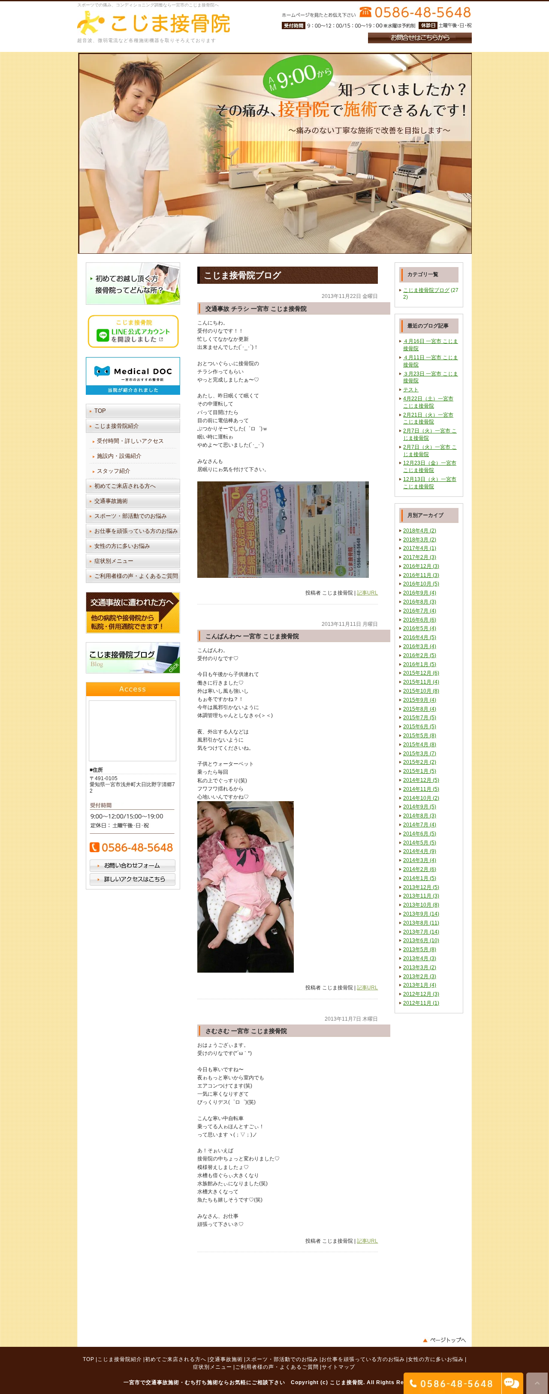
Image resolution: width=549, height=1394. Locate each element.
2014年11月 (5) (421, 789)
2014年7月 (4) (419, 825)
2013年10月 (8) (421, 905)
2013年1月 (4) (419, 985)
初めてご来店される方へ (125, 486)
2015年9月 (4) (419, 700)
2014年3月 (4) (419, 860)
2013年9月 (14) (421, 914)
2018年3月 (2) (419, 540)
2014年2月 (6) (419, 869)
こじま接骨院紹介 (116, 426)
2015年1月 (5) (419, 771)
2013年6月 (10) (421, 940)
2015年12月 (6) (421, 673)
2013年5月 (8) (419, 949)
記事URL (367, 593)
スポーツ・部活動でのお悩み (130, 516)
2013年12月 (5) (421, 887)
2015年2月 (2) (419, 762)
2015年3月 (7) (419, 754)
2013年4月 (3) (419, 958)
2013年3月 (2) (419, 967)
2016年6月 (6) (419, 620)
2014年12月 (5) (421, 780)
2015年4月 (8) (419, 745)
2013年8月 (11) (421, 923)
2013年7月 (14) (421, 932)
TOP (100, 411)
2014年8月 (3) (419, 816)
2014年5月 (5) (419, 843)
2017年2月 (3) (419, 557)
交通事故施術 (111, 501)
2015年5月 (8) (419, 736)
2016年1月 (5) (419, 664)
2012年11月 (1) (421, 1003)
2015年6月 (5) (419, 727)
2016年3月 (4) (419, 646)
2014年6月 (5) (419, 834)
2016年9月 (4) (419, 593)
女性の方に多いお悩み (122, 546)
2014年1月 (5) (419, 878)
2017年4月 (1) (419, 548)
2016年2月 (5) (419, 655)
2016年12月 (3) (421, 566)
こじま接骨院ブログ (426, 290)
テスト (411, 390)
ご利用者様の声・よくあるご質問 (136, 576)
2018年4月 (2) (419, 531)
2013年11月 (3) (421, 896)
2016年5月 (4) (419, 628)
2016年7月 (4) (419, 611)
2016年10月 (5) (421, 584)
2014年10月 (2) (421, 798)
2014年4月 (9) (419, 851)
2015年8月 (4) (419, 709)
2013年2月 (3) (419, 976)
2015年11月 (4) (421, 682)
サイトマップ (338, 1367)
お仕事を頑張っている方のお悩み (136, 531)
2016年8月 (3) (419, 602)
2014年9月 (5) (419, 807)
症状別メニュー (113, 561)
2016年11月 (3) (421, 575)
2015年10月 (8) (421, 691)
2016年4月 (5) (419, 637)
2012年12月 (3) (421, 994)
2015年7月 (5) (419, 718)
